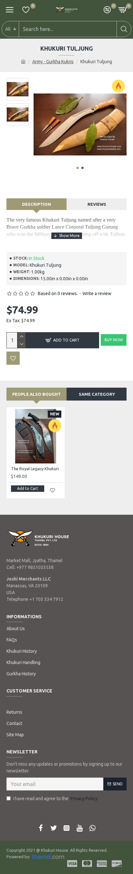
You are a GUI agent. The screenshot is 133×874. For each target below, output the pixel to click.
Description (36, 204)
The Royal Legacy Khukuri (35, 468)
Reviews (96, 204)
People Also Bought (36, 394)
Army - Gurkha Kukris (53, 61)
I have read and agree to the (55, 798)
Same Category (97, 394)
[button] (78, 168)
